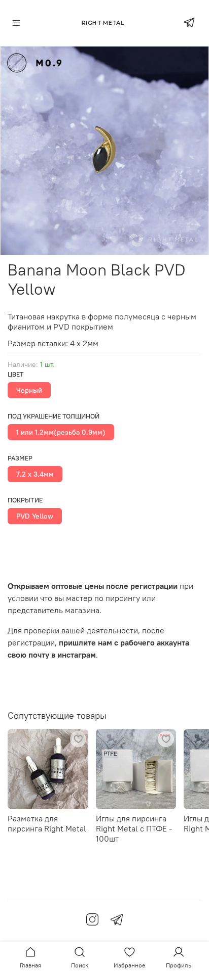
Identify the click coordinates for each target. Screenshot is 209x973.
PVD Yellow (34, 516)
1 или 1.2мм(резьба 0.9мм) (61, 432)
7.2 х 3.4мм (35, 474)
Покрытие (25, 500)
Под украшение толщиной (53, 416)
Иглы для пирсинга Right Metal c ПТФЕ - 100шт (134, 828)
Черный (29, 390)
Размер (20, 458)
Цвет (16, 374)
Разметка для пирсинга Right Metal (47, 823)
